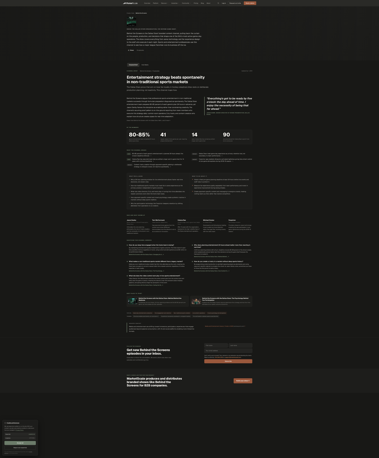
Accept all (20, 443)
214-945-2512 (219, 357)
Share (132, 50)
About (208, 3)
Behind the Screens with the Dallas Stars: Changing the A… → (146, 254)
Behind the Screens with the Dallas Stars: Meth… (148, 120)
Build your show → (243, 381)
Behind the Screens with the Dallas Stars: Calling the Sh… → (146, 285)
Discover (164, 3)
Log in (224, 3)
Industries (174, 3)
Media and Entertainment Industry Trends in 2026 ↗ (225, 326)
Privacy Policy (19, 430)
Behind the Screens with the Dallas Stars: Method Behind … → (211, 256)
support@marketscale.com (233, 357)
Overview (147, 3)
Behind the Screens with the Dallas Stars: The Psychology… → (146, 271)
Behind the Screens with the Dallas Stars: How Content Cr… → (211, 271)
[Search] (218, 3)
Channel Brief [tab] (133, 65)
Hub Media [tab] (145, 65)
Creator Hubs (130, 13)
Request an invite (235, 3)
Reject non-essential (20, 448)
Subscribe (228, 361)
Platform (155, 3)
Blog (202, 3)
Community (185, 3)
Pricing (196, 3)
